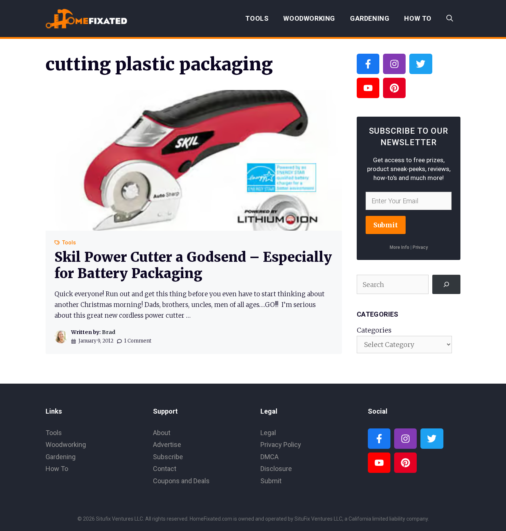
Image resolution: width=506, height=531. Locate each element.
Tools (257, 18)
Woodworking (309, 18)
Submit (385, 225)
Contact (164, 468)
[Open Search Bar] (449, 18)
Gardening (369, 18)
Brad (108, 332)
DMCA (269, 457)
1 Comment (138, 341)
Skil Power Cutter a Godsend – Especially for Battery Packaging (193, 265)
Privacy (420, 247)
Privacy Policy (280, 444)
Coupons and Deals (181, 481)
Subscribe (168, 457)
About (161, 433)
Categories (374, 330)
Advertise (167, 444)
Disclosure (276, 468)
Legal (268, 433)
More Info (399, 247)
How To (418, 18)
